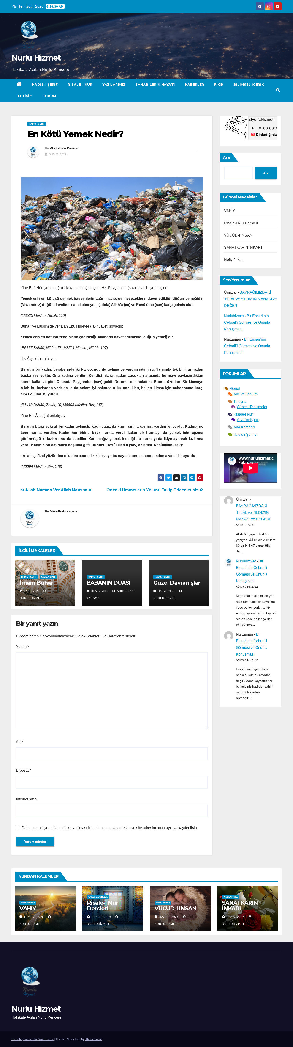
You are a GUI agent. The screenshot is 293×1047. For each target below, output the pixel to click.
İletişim (24, 96)
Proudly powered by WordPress (32, 1039)
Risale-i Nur (80, 85)
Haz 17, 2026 (101, 916)
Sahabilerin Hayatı (155, 85)
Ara (226, 157)
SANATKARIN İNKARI (243, 247)
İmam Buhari (37, 582)
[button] (278, 90)
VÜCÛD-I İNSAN (238, 235)
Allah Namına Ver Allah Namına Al (58, 490)
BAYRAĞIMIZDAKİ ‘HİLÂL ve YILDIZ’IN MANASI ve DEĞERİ (250, 299)
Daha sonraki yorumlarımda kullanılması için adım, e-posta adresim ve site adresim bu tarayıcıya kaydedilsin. (110, 828)
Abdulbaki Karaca (64, 148)
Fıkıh (219, 85)
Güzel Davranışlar (177, 582)
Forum (49, 96)
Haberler (194, 85)
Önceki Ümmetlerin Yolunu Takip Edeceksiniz (152, 490)
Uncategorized (98, 896)
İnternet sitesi (27, 799)
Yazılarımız (113, 85)
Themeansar (93, 1039)
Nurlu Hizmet (36, 58)
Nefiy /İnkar (233, 260)
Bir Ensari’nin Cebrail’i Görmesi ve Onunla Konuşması (247, 322)
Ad (19, 742)
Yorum (22, 647)
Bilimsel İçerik (248, 85)
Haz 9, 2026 (235, 916)
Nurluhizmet (234, 316)
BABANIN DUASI (108, 582)
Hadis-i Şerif (45, 85)
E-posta (23, 770)
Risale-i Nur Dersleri (241, 223)
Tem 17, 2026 (34, 916)
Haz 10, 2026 (169, 916)
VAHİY (229, 211)
